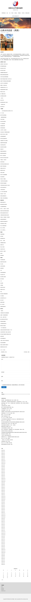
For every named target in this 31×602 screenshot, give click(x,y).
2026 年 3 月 (3, 457)
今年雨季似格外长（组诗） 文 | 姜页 (6, 408)
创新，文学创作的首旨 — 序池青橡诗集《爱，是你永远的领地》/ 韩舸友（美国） (13, 429)
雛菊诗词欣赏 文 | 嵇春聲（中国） (6, 426)
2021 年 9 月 (3, 536)
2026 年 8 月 (3, 450)
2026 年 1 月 (3, 459)
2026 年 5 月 (3, 454)
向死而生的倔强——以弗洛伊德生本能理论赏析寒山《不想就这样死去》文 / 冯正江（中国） (14, 401)
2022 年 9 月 (3, 518)
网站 (2, 380)
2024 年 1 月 (3, 494)
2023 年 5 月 (3, 506)
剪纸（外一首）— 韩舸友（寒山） (6, 420)
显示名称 (2, 372)
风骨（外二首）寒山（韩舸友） (5, 438)
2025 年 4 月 (3, 472)
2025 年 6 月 (3, 469)
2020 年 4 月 (3, 561)
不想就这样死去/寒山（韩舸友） (6, 405)
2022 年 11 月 (3, 515)
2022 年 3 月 (3, 527)
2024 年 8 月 (3, 484)
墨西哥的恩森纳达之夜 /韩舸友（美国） (7, 444)
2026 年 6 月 (3, 453)
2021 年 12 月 (3, 531)
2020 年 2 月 (3, 564)
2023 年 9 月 (3, 500)
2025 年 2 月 (3, 475)
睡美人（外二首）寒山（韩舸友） (6, 414)
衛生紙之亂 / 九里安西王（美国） (6, 433)
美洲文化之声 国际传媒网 (15, 8)
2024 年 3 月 (3, 491)
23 (3, 576)
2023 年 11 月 (3, 497)
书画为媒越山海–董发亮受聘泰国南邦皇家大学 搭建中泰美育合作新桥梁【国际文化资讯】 (14, 432)
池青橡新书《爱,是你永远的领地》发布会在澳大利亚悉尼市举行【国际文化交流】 (13, 411)
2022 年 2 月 (3, 528)
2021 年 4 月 (3, 543)
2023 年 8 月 (3, 502)
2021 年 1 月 (3, 548)
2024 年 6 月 (3, 487)
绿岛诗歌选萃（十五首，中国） (5, 410)
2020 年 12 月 (3, 549)
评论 (2, 359)
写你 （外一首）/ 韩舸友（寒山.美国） (6, 442)
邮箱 (2, 376)
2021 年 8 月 (3, 537)
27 (19, 576)
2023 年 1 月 (3, 512)
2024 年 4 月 (3, 490)
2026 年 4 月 (3, 456)
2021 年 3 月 (3, 545)
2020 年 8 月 (3, 555)
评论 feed (2, 589)
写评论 (7, 32)
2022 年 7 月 (3, 521)
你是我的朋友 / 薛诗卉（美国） (5, 441)
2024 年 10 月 (3, 481)
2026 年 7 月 (3, 451)
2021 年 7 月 (3, 539)
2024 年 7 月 (3, 485)
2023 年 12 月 (3, 496)
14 (23, 573)
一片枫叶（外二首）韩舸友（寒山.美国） (7, 439)
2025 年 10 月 (3, 463)
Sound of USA (3, 32)
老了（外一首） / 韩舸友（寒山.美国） (6, 417)
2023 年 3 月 (3, 509)
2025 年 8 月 (3, 466)
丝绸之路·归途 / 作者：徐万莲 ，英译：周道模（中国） (9, 423)
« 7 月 (2, 579)
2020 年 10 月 (3, 552)
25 (11, 576)
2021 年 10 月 (3, 534)
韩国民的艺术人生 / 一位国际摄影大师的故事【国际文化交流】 (10, 436)
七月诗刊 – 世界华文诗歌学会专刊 (6, 435)
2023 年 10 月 (3, 499)
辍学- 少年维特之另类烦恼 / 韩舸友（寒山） (7, 407)
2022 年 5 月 (3, 524)
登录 (2, 586)
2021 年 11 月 (3, 533)
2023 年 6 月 (3, 505)
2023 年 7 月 (3, 503)
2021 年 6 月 (3, 540)
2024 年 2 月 (3, 493)
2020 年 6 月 (3, 558)
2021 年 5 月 (3, 542)
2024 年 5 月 (3, 488)
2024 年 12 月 (3, 478)
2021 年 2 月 (3, 546)
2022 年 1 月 (3, 530)
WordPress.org (3, 590)
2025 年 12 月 (3, 460)
